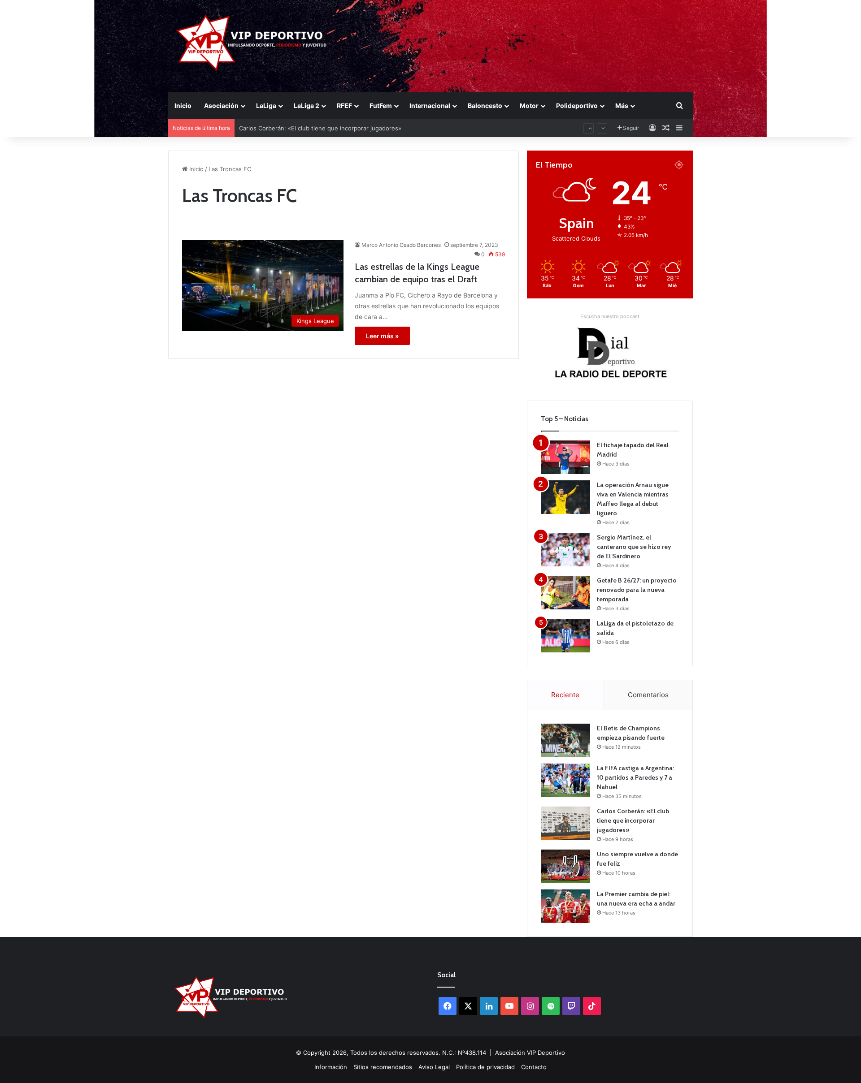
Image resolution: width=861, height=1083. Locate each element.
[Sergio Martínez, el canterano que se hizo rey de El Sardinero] (565, 549)
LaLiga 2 (306, 105)
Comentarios (648, 694)
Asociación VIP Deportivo (530, 1052)
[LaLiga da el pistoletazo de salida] (565, 635)
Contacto (534, 1066)
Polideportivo (577, 105)
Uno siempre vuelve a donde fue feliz (291, 128)
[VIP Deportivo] (250, 42)
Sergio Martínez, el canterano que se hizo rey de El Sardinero (634, 546)
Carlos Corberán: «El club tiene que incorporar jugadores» (633, 820)
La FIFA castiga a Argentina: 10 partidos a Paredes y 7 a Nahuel (635, 777)
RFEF (344, 105)
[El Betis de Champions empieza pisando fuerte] (565, 740)
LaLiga (266, 105)
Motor (529, 105)
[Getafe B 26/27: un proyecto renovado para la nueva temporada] (565, 592)
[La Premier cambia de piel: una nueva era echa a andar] (565, 906)
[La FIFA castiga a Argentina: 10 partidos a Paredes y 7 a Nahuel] (565, 780)
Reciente (565, 694)
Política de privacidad (485, 1066)
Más (621, 105)
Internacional (429, 105)
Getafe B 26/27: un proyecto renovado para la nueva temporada (637, 589)
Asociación (221, 105)
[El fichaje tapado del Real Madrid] (565, 457)
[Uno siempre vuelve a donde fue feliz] (565, 866)
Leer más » (382, 336)
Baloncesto (485, 105)
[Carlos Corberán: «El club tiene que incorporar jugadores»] (565, 823)
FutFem (381, 105)
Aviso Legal (434, 1066)
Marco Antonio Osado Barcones (401, 245)
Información (330, 1066)
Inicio (182, 105)
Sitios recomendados (382, 1066)
